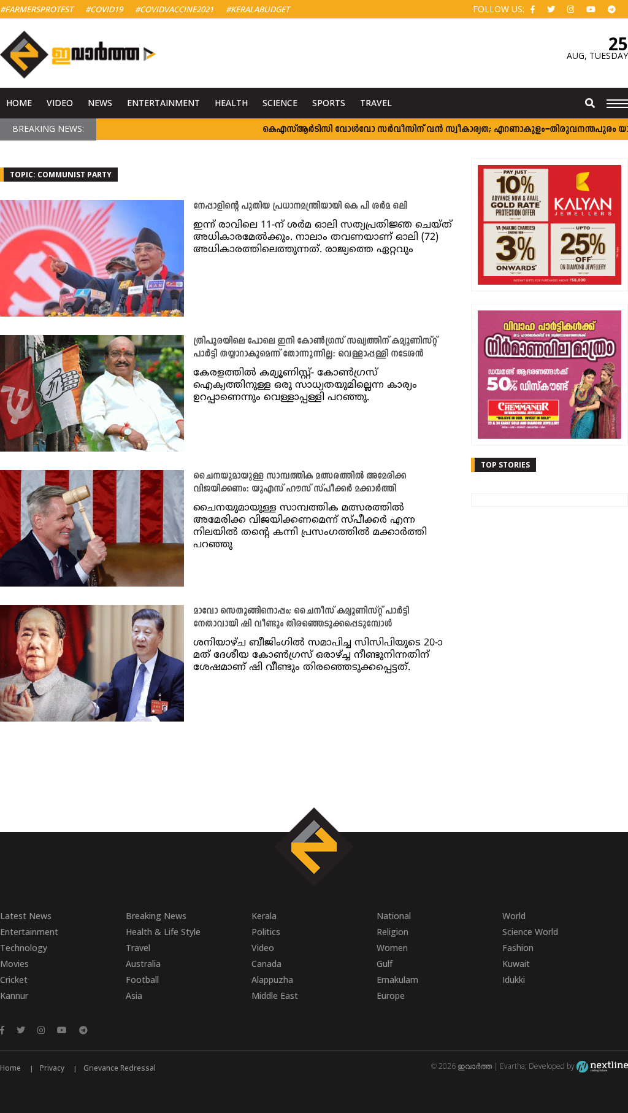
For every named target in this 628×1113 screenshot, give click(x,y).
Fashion (518, 947)
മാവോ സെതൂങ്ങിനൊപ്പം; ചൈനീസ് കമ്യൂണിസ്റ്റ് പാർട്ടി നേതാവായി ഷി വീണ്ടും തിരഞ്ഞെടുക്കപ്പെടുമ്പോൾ (301, 618)
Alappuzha (272, 979)
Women (392, 947)
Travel (376, 103)
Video (60, 103)
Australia (143, 963)
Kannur (14, 995)
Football (142, 979)
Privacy (52, 1068)
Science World (530, 932)
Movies (14, 963)
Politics (265, 932)
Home (19, 103)
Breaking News (156, 916)
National (394, 916)
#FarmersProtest (36, 9)
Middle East (274, 995)
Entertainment (163, 103)
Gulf (384, 963)
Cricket (14, 979)
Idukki (513, 979)
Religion (392, 932)
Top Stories (505, 465)
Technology (23, 947)
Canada (266, 963)
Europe (391, 995)
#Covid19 (104, 9)
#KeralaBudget (257, 9)
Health (231, 103)
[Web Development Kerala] (602, 1066)
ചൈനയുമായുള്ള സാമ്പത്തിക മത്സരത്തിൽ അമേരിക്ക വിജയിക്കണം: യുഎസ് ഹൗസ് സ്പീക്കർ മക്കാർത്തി (299, 483)
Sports (328, 103)
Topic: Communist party (61, 174)
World (514, 916)
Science (279, 103)
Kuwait (516, 963)
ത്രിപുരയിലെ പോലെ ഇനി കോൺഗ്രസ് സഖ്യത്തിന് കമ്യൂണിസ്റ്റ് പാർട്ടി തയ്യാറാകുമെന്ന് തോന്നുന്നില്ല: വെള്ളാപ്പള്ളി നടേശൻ (315, 348)
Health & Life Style (163, 932)
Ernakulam (397, 979)
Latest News (26, 916)
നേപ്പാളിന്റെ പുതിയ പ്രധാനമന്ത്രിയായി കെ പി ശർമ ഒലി (300, 206)
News (100, 103)
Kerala (264, 916)
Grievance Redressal (119, 1068)
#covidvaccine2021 (174, 9)
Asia (134, 995)
